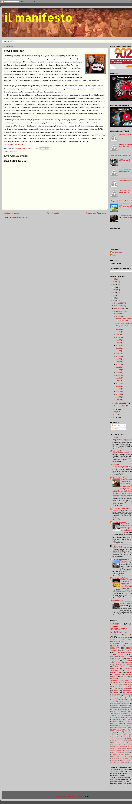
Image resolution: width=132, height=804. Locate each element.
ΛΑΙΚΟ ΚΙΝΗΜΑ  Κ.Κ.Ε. (121, 748)
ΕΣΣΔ (129, 702)
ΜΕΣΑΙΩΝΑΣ (125, 700)
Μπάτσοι (114, 705)
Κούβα (128, 752)
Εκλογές (113, 676)
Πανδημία (113, 729)
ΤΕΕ (120, 744)
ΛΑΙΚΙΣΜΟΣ (118, 665)
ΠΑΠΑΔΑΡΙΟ (125, 686)
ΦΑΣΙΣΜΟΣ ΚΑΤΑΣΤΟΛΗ (118, 762)
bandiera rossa (117, 252)
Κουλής (112, 727)
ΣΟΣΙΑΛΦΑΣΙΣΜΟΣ (115, 731)
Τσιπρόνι (113, 650)
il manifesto (38, 17)
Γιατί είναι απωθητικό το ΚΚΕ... (121, 155)
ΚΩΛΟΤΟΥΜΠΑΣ (122, 713)
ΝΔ (125, 696)
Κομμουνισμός (115, 678)
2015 (114, 298)
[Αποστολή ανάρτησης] (36, 148)
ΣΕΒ (111, 744)
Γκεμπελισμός (114, 725)
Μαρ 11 (118, 378)
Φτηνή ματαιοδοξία (122, 326)
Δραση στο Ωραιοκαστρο (121, 508)
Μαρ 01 (118, 399)
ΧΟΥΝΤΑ (113, 686)
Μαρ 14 (118, 370)
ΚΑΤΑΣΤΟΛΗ (123, 637)
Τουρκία (128, 760)
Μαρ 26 (118, 337)
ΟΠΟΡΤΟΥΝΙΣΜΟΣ (117, 641)
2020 (114, 284)
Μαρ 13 (118, 372)
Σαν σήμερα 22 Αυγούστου (121, 439)
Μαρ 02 (118, 397)
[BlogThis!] (42, 148)
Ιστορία (124, 711)
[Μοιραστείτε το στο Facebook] (46, 148)
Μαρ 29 (118, 329)
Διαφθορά (113, 733)
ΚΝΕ (111, 740)
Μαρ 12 (118, 375)
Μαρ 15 (118, 367)
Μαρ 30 (118, 316)
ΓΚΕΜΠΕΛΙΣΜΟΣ (121, 657)
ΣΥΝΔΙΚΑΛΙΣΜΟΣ (117, 654)
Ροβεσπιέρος (117, 546)
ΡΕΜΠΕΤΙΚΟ (113, 760)
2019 (114, 287)
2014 (114, 300)
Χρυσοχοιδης (127, 737)
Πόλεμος (115, 694)
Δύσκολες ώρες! (118, 547)
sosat (114, 255)
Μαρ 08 (118, 386)
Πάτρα (130, 742)
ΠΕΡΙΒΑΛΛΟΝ (115, 668)
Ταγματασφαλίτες (115, 737)
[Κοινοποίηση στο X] (44, 148)
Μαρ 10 (118, 380)
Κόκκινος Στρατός (124, 735)
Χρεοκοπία (116, 510)
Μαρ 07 (118, 389)
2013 (114, 409)
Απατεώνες (118, 659)
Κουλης (123, 676)
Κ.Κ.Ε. (113, 634)
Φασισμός (116, 688)
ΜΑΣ (122, 754)
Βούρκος (115, 721)
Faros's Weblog (118, 451)
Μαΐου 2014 (118, 306)
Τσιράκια (113, 661)
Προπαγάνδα (128, 688)
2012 (114, 412)
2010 (114, 417)
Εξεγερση (128, 725)
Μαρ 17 (118, 362)
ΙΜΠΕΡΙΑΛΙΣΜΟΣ (116, 644)
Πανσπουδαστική (114, 758)
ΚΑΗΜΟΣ (112, 752)
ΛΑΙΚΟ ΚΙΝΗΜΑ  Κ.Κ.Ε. (123, 717)
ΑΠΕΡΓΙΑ (113, 702)
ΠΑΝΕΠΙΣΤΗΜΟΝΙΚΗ (115, 756)
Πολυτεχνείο (121, 702)
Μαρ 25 (118, 340)
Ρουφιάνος (123, 705)
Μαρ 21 (118, 351)
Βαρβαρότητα (114, 700)
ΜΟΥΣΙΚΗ (114, 646)
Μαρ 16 (118, 364)
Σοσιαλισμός (123, 709)
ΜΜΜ (127, 754)
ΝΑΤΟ (114, 742)
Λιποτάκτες (115, 754)
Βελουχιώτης (126, 750)
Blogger (86, 796)
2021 (114, 282)
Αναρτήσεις (116, 425)
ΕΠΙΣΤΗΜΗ (122, 707)
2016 (114, 295)
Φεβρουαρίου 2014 (120, 403)
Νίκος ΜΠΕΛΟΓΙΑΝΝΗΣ (124, 727)
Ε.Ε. (122, 725)
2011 (114, 414)
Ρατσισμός (126, 704)
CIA (126, 731)
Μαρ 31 (118, 313)
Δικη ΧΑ (121, 733)
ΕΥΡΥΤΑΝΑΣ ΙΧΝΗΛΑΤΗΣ (121, 559)
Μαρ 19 (118, 356)
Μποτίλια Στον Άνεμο (120, 478)
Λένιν (121, 721)
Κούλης (129, 665)
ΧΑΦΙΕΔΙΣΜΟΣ (115, 663)
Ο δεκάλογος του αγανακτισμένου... (124, 191)
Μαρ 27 (118, 334)
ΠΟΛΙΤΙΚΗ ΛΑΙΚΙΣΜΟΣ (119, 719)
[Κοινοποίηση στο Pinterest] (48, 148)
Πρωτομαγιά (113, 709)
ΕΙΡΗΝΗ (117, 674)
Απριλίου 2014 (119, 308)
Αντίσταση (112, 738)
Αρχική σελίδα (9, 41)
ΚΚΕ (116, 684)
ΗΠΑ (118, 711)
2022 (114, 279)
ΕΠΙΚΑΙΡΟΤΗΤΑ (118, 631)
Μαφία (128, 682)
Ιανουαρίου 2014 (120, 406)
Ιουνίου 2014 (118, 303)
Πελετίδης (123, 729)
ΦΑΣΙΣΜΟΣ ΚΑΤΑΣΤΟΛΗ (121, 746)
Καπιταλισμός (114, 692)
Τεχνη (121, 760)
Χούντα (121, 723)
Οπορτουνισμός (122, 742)
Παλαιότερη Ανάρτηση (96, 213)
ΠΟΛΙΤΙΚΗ (13, 151)
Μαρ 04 (118, 394)
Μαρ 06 (118, 391)
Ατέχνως (115, 437)
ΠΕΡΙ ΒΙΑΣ (119, 666)
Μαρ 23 (118, 345)
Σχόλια (115, 428)
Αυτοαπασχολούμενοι (115, 750)
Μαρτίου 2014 (119, 311)
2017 (114, 292)
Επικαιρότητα (116, 704)
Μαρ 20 (118, 353)
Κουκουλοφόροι (119, 740)
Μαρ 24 (118, 343)
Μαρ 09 (118, 383)
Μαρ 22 (118, 348)
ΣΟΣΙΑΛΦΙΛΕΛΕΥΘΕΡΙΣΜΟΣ (119, 680)
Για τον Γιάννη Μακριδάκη (120, 466)
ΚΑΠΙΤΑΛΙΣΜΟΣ (118, 629)
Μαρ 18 (118, 359)
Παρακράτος (125, 758)
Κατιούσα (116, 464)
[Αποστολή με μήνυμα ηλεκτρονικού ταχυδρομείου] (40, 148)
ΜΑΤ (129, 707)
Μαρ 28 (118, 332)
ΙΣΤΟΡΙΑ (125, 650)
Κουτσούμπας (121, 752)
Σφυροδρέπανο (118, 600)
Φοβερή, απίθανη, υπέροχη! (121, 452)
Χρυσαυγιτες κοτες (116, 682)
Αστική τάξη (121, 738)
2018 (114, 290)
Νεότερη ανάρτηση (12, 213)
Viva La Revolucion (119, 522)
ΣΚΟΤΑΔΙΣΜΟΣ (127, 692)
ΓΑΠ (128, 738)
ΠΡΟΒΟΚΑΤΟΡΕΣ (116, 672)
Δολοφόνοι (117, 696)
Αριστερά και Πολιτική (120, 578)
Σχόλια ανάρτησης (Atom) (20, 217)
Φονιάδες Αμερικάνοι (116, 698)
